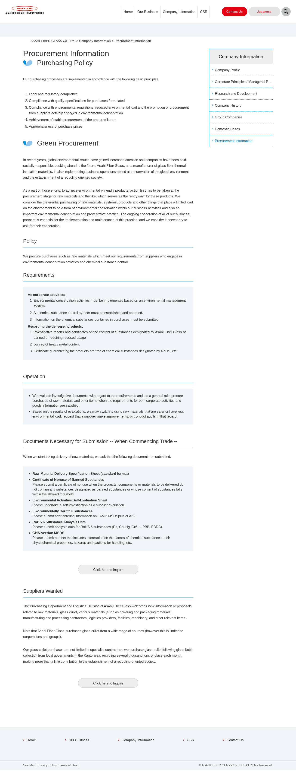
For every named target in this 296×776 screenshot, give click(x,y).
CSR (203, 12)
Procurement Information (233, 141)
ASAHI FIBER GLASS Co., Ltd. (53, 41)
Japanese (264, 11)
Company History (228, 105)
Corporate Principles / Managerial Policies (244, 82)
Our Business (147, 12)
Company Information (179, 12)
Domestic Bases (227, 129)
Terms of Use (68, 765)
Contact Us (235, 740)
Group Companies (229, 117)
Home (128, 12)
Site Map (29, 765)
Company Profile (227, 70)
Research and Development (236, 93)
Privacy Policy (47, 765)
